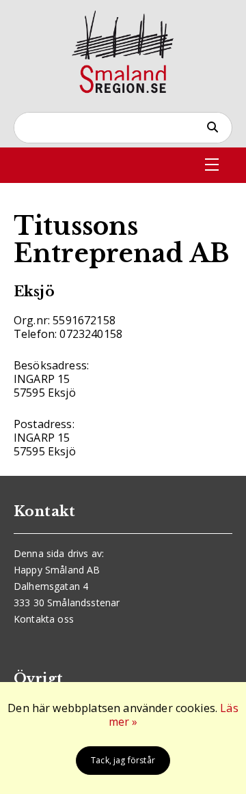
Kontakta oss (44, 618)
